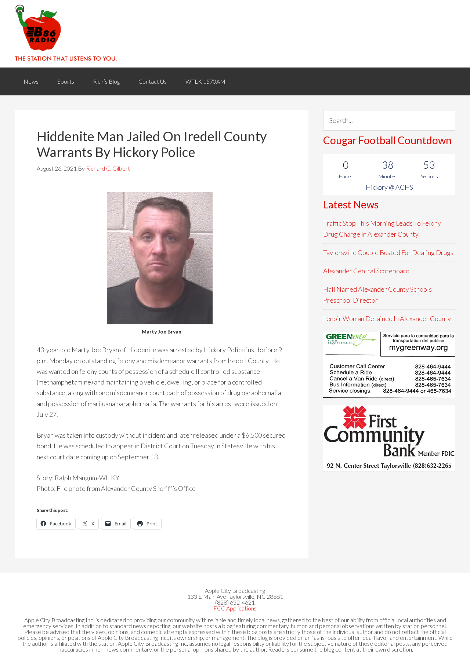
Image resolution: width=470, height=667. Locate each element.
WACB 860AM (235, 34)
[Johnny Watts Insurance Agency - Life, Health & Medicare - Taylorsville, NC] (389, 365)
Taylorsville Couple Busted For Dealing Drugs (388, 252)
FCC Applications (235, 608)
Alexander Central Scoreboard (366, 271)
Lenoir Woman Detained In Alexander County (387, 318)
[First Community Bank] (389, 438)
